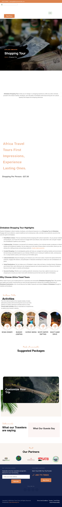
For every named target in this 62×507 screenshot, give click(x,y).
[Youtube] (29, 489)
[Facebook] (56, 1)
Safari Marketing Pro (14, 502)
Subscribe (16, 481)
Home (6, 57)
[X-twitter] (33, 489)
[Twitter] (58, 1)
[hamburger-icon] (50, 13)
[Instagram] (60, 1)
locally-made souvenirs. (38, 248)
